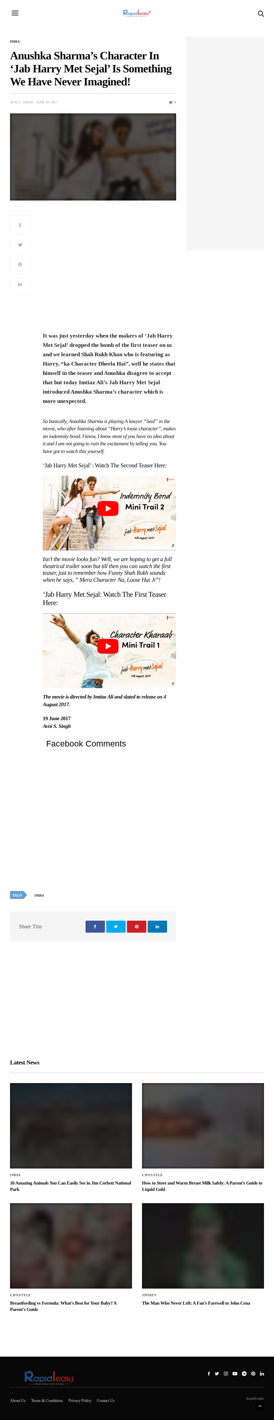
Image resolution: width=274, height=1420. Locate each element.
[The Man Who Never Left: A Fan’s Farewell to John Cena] (203, 1246)
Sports (149, 1295)
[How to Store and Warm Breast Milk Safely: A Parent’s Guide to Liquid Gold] (203, 1125)
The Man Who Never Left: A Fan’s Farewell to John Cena (196, 1303)
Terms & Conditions (47, 1400)
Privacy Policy (80, 1400)
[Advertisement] (109, 272)
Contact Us (106, 1400)
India (15, 41)
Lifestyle (152, 1175)
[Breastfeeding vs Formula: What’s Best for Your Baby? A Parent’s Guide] (71, 1246)
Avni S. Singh (21, 102)
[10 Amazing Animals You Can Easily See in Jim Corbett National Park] (71, 1125)
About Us (18, 1400)
